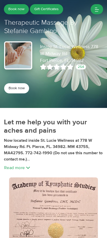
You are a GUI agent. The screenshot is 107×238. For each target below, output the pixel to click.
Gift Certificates (46, 9)
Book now (16, 9)
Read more (15, 168)
